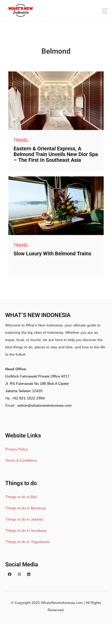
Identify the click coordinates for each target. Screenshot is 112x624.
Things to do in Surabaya (26, 530)
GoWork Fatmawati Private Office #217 (37, 376)
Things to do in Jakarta (24, 519)
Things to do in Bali (21, 497)
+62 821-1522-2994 (28, 398)
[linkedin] (28, 574)
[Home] (20, 10)
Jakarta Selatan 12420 (23, 391)
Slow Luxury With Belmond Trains (52, 253)
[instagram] (19, 574)
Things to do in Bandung (25, 508)
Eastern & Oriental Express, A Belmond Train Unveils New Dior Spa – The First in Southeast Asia (56, 154)
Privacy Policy (16, 449)
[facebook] (9, 574)
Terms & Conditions (21, 460)
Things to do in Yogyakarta (27, 542)
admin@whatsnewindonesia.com (44, 405)
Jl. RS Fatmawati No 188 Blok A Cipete (37, 383)
